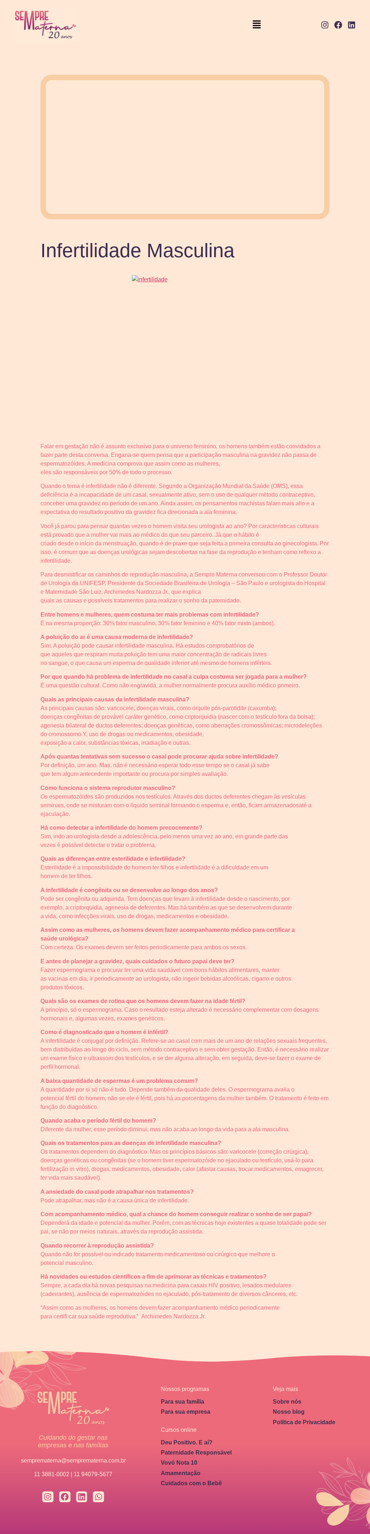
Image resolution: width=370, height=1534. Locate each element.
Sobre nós (287, 1402)
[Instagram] (325, 25)
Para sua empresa (185, 1412)
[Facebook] (338, 25)
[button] (256, 25)
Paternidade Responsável (196, 1452)
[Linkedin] (351, 25)
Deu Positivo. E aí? (186, 1442)
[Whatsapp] (98, 1497)
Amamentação (181, 1473)
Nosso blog (289, 1412)
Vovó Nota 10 (179, 1463)
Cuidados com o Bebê (191, 1483)
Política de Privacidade (304, 1422)
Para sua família (182, 1402)
